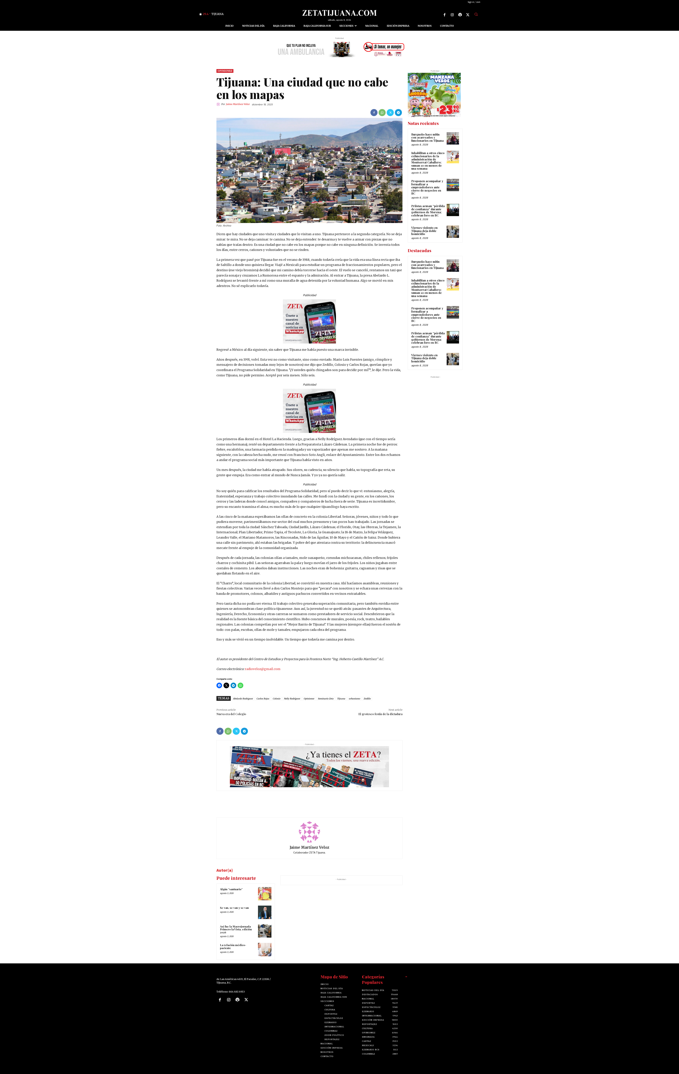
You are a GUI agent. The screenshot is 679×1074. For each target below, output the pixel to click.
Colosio (276, 698)
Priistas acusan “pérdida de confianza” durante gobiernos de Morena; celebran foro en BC (428, 210)
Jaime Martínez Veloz (237, 104)
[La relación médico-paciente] (264, 949)
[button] (476, 14)
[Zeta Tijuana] (339, 13)
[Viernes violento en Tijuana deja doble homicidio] (453, 231)
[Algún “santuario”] (264, 893)
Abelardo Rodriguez (243, 698)
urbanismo (354, 698)
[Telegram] (398, 112)
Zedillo (367, 698)
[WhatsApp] (382, 112)
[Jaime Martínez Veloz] (218, 104)
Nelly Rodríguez (292, 698)
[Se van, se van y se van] (264, 912)
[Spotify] (460, 15)
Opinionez (224, 70)
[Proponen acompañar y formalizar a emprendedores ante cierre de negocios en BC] (453, 185)
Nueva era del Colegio (231, 714)
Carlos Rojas (262, 698)
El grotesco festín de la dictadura (380, 714)
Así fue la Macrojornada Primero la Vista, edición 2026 (236, 929)
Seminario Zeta (325, 698)
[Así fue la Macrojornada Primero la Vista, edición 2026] (264, 931)
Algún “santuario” (231, 889)
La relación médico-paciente (233, 946)
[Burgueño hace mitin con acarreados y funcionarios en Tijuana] (453, 138)
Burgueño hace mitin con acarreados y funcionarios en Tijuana (427, 137)
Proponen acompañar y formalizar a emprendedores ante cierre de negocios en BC (427, 187)
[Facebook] (445, 15)
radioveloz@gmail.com (262, 669)
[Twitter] (468, 15)
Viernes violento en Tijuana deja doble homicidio (424, 231)
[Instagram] (452, 15)
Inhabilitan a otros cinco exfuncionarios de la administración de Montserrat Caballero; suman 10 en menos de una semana (428, 160)
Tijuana (341, 698)
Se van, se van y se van (234, 907)
